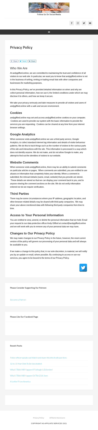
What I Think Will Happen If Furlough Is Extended (31, 369)
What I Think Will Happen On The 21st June (29, 375)
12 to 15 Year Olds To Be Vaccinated (26, 363)
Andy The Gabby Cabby (49, 8)
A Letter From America (20, 381)
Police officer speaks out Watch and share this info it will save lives (38, 357)
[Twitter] (83, 268)
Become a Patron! (18, 299)
